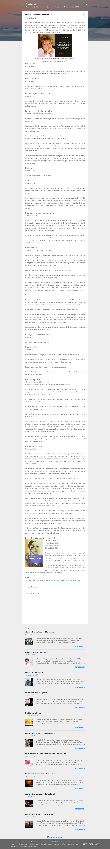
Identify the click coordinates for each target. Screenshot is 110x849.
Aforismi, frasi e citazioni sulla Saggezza (40, 733)
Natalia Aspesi (51, 580)
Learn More (88, 844)
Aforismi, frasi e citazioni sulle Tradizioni (40, 794)
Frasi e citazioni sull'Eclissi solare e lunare (40, 774)
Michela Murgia (62, 580)
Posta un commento (34, 593)
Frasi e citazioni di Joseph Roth (36, 693)
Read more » (80, 647)
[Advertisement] (55, 608)
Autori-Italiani (33, 587)
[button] (84, 15)
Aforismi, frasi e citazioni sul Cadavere (39, 814)
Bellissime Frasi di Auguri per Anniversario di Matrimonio (45, 753)
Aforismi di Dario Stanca (34, 672)
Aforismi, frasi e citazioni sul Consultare (39, 632)
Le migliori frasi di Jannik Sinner (36, 652)
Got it (97, 844)
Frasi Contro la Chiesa (33, 713)
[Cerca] (87, 4)
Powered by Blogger (56, 837)
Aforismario (31, 4)
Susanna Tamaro (74, 580)
